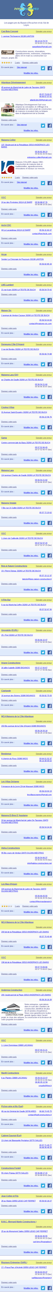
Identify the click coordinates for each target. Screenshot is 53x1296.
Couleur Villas (7, 407)
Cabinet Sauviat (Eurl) (11, 1135)
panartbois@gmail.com (42, 46)
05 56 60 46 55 (41, 1236)
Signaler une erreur (44, 31)
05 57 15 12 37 (45, 575)
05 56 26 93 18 (41, 731)
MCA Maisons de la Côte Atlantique (17, 716)
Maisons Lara (7, 470)
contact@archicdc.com (42, 233)
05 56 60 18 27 (45, 1201)
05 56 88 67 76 (41, 202)
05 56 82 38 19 (41, 152)
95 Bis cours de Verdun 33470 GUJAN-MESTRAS (22, 853)
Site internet (22, 67)
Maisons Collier (8, 140)
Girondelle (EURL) (9, 630)
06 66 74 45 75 (45, 1111)
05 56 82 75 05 (45, 695)
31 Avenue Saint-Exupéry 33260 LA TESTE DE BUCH (24, 412)
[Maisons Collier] (8, 167)
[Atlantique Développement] (8, 110)
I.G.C (3, 197)
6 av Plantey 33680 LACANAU (14, 1078)
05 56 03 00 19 (45, 791)
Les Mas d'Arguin (9, 884)
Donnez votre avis (30, 62)
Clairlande (6, 691)
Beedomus (6, 754)
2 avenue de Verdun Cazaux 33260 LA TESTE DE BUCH (25, 315)
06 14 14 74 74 (41, 41)
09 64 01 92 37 (45, 758)
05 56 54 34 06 (45, 827)
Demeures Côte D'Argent (12, 344)
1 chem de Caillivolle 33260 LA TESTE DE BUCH (22, 538)
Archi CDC (6, 225)
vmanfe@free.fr (45, 1085)
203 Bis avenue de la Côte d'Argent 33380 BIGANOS (23, 726)
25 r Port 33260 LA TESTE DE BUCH (17, 635)
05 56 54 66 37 (41, 858)
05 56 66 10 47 (41, 640)
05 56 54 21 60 (41, 384)
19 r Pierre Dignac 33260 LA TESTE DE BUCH (21, 571)
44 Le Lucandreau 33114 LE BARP (15, 230)
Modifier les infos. (31, 73)
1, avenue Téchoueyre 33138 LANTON (17, 36)
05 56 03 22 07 (41, 1078)
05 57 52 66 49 (41, 447)
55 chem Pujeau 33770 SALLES (14, 1173)
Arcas (4, 254)
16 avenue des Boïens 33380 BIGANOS (18, 695)
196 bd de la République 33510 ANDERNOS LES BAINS (25, 962)
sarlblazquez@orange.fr (42, 1278)
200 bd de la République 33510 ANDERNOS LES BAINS (25, 932)
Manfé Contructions (10, 1073)
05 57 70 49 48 (45, 936)
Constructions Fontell (11, 1168)
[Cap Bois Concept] (8, 52)
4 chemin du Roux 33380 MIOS (14, 758)
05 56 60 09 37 (41, 1272)
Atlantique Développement (13, 82)
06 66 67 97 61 (45, 96)
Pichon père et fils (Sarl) (12, 1106)
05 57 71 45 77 (45, 1145)
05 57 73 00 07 (45, 94)
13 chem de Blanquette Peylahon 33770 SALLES (21, 1140)
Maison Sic (6, 310)
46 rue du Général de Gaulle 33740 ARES (18, 1111)
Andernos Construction (11, 990)
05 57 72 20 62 (45, 512)
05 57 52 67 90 (45, 609)
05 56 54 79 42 (45, 290)
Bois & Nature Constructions (14, 566)
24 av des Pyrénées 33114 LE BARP (16, 202)
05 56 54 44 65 (45, 320)
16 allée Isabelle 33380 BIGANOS (15, 668)
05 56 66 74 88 (45, 354)
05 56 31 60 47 (45, 230)
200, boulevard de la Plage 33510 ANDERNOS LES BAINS (26, 995)
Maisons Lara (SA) (9, 375)
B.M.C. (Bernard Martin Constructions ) (18, 1222)
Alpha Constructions (10, 848)
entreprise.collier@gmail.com (39, 157)
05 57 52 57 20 (41, 543)
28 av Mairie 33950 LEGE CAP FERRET (18, 1201)
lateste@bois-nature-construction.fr (37, 579)
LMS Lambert (7, 285)
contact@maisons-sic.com (40, 323)
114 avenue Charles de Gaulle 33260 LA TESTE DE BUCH (26, 475)
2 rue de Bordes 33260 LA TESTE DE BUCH (20, 349)
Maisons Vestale (8, 503)
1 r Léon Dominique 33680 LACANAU (17, 1045)
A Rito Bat (5, 600)
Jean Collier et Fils (9, 1196)
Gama (4, 438)
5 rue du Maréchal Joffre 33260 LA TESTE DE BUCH (23, 605)
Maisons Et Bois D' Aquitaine (14, 815)
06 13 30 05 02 (45, 761)
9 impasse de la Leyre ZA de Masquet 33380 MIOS (22, 786)
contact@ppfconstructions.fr (40, 1115)
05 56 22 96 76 (45, 417)
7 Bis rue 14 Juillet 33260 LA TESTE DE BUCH (21, 508)
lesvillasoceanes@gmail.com (39, 794)
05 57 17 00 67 (41, 668)
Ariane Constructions (10, 663)
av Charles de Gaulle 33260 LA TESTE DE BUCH (22, 380)
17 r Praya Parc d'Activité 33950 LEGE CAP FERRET (24, 1267)
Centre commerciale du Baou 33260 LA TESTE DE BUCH (25, 443)
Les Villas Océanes (10, 781)
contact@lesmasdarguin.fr (41, 901)
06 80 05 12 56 (41, 1082)
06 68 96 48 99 (45, 1147)
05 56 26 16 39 (45, 999)
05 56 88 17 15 (41, 1173)
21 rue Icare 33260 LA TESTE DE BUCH (18, 290)
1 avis (17, 62)
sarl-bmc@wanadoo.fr (42, 1242)
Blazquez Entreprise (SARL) (14, 1262)
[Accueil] (26, 9)
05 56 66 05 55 (41, 896)
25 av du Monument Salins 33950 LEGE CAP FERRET (24, 1231)
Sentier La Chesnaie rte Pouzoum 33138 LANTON (22, 259)
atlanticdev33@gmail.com (41, 100)
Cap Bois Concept (9, 31)
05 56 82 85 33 (45, 264)
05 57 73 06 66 (41, 967)
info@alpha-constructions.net (39, 863)
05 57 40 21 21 (41, 1050)
